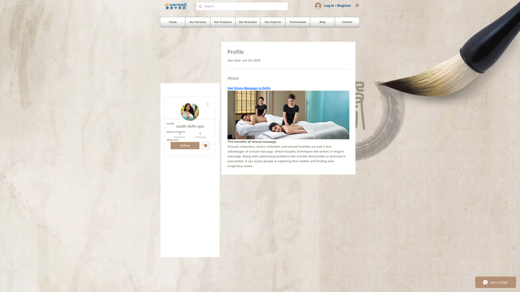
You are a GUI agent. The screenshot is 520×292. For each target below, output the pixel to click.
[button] (357, 5)
